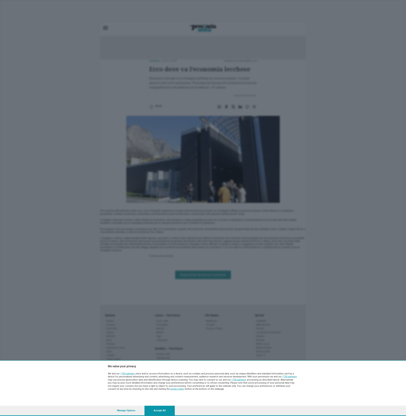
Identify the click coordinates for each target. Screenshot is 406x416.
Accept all (160, 410)
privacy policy (177, 389)
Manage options (126, 410)
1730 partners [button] (127, 373)
